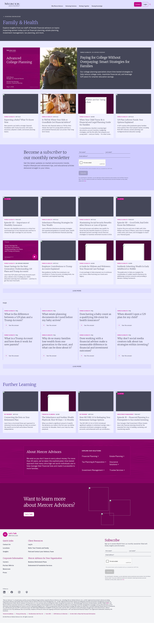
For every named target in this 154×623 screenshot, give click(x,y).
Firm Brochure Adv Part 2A (36, 614)
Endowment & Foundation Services (40, 565)
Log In (30, 544)
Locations (6, 548)
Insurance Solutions (114, 463)
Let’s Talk (29, 514)
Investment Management (92, 470)
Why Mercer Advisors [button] (57, 6)
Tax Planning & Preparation (93, 462)
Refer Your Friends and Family (38, 548)
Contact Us (7, 544)
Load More (77, 291)
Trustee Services (116, 470)
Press (5, 572)
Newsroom (6, 569)
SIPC (107, 603)
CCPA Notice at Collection (60, 614)
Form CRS (48, 614)
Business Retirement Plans (37, 562)
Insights (5, 551)
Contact (137, 4)
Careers (5, 562)
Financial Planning (89, 456)
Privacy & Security (21, 614)
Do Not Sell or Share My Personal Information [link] (82, 614)
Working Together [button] (84, 6)
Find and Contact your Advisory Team (41, 551)
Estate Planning (116, 456)
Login (145, 4)
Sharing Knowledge (13, 16)
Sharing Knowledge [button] (97, 6)
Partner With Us (8, 565)
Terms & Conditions (8, 614)
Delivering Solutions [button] (71, 6)
